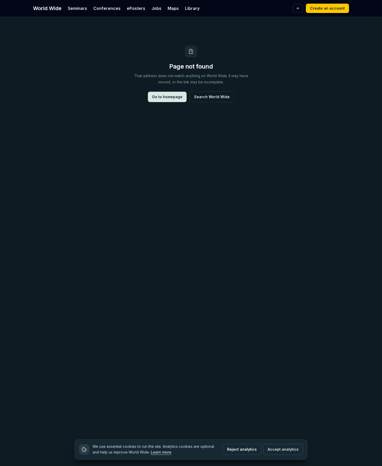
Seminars (77, 8)
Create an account (327, 8)
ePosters (136, 8)
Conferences (107, 8)
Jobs (156, 8)
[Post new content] (298, 8)
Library (192, 8)
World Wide (47, 8)
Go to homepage (167, 97)
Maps (173, 8)
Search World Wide (212, 97)
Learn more (161, 452)
